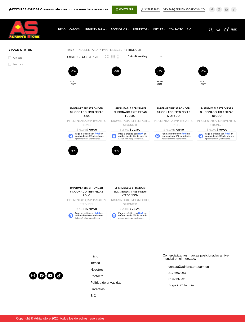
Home (71, 49)
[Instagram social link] (219, 9)
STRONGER (86, 124)
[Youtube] (50, 275)
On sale (17, 57)
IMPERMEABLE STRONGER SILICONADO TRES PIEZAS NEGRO (216, 112)
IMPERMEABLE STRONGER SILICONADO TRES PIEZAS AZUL (86, 112)
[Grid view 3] (113, 56)
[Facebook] (42, 275)
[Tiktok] (59, 275)
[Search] (218, 29)
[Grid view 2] (107, 56)
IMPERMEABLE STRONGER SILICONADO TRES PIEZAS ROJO (86, 191)
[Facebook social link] (212, 9)
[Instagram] (33, 275)
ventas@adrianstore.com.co (184, 9)
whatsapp (126, 9)
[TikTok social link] (234, 9)
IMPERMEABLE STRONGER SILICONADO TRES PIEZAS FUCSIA (130, 112)
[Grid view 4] (119, 56)
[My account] (211, 29)
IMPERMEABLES (112, 49)
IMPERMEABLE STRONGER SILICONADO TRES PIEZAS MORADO (173, 112)
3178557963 (152, 9)
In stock (18, 64)
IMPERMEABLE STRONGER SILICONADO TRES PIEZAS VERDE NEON (130, 191)
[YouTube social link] (226, 9)
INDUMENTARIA (88, 49)
